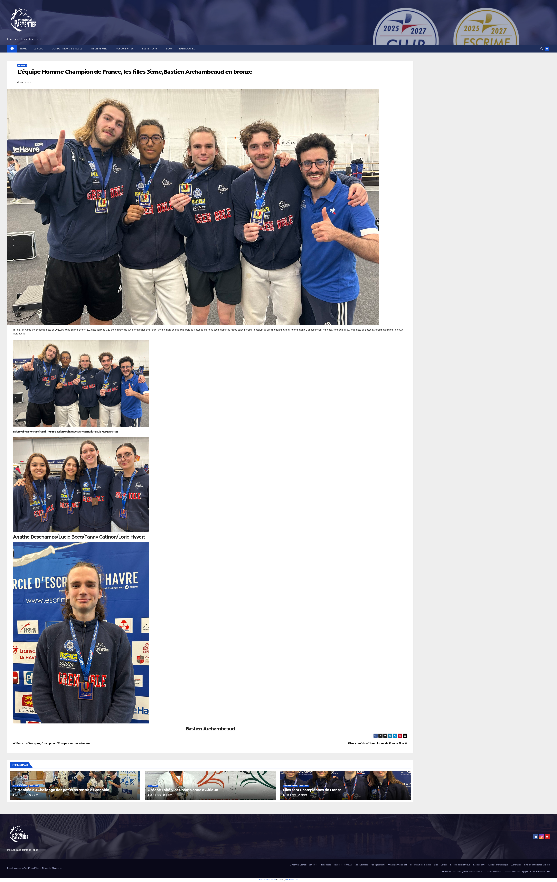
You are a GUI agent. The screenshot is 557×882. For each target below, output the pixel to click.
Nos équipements (378, 865)
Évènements (150, 48)
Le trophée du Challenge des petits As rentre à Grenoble (60, 790)
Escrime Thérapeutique (498, 865)
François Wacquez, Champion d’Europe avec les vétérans (53, 743)
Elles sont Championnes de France (312, 790)
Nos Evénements (20, 786)
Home (23, 48)
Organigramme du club (397, 865)
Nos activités (125, 48)
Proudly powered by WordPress (20, 868)
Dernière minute (290, 786)
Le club (39, 48)
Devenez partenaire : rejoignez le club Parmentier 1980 (527, 871)
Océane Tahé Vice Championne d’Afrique (183, 790)
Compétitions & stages (67, 48)
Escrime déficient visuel (460, 865)
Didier (34, 795)
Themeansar (57, 868)
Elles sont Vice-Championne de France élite (376, 743)
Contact (444, 865)
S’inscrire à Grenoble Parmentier (303, 865)
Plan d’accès (325, 865)
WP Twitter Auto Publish (267, 880)
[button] (541, 48)
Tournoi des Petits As (343, 865)
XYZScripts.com (292, 880)
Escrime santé (479, 865)
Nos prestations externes (420, 865)
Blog (169, 48)
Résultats (22, 65)
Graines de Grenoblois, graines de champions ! (462, 871)
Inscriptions (99, 48)
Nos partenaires (361, 865)
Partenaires (187, 48)
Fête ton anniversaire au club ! (537, 865)
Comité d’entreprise (493, 871)
